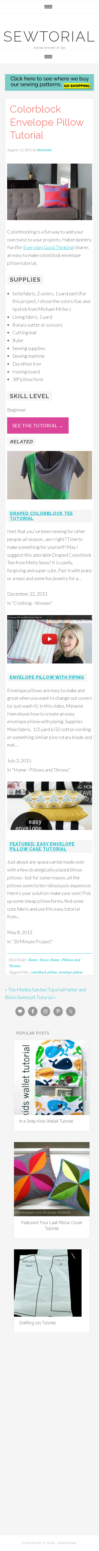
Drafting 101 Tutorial (37, 1322)
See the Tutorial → (37, 425)
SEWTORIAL (49, 36)
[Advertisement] (49, 1403)
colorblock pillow (44, 972)
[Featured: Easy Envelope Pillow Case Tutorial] (49, 833)
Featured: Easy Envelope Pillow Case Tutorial (42, 846)
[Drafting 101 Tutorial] (48, 1315)
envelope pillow (71, 972)
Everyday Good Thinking (48, 247)
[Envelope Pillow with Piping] (49, 667)
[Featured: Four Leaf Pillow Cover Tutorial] (51, 1214)
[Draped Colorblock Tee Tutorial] (49, 503)
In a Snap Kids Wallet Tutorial (46, 1121)
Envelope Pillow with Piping (47, 677)
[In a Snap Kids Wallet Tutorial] (51, 1113)
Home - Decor (38, 959)
